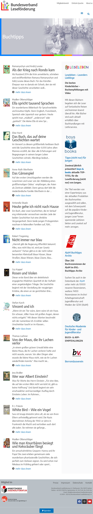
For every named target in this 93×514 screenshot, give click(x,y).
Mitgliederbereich (63, 3)
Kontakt (89, 483)
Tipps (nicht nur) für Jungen (75, 159)
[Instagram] (84, 501)
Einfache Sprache (77, 3)
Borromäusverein (74, 361)
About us (89, 3)
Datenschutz (78, 483)
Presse (55, 483)
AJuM (82, 280)
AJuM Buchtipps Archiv (73, 254)
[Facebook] (79, 501)
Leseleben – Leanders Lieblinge (76, 76)
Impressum (65, 483)
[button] (82, 13)
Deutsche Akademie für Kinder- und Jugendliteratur (75, 329)
